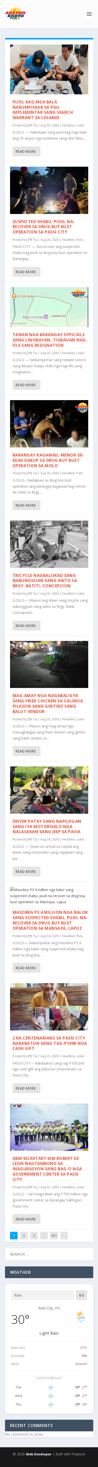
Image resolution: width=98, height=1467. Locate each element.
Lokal (80, 125)
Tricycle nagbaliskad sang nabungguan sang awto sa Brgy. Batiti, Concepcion (45, 581)
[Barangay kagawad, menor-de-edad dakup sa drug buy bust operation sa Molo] (49, 423)
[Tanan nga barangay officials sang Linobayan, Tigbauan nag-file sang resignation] (49, 307)
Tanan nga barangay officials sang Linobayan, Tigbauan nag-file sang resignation (50, 340)
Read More (26, 151)
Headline (68, 125)
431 (54, 1235)
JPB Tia (32, 125)
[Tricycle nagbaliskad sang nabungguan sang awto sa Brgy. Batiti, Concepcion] (49, 544)
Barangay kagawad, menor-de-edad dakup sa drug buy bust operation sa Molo (48, 460)
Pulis (79, 240)
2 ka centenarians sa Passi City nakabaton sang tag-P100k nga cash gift (50, 1043)
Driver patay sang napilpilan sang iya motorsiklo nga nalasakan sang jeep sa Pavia (47, 826)
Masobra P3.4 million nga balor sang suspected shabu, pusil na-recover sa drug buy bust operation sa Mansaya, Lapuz (50, 920)
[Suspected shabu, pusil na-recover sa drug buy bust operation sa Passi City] (49, 190)
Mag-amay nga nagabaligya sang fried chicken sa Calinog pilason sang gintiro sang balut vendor (48, 703)
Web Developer (39, 1454)
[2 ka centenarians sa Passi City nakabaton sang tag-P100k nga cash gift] (49, 1006)
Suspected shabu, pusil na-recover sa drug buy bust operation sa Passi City (44, 227)
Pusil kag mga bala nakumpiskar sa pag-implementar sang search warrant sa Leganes (43, 109)
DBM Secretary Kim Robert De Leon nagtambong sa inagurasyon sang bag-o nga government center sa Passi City (47, 1169)
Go (81, 1295)
